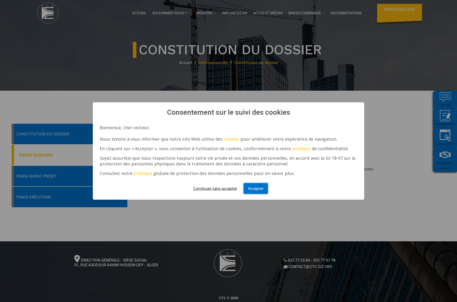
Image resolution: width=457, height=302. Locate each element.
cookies (231, 139)
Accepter (256, 188)
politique (301, 148)
